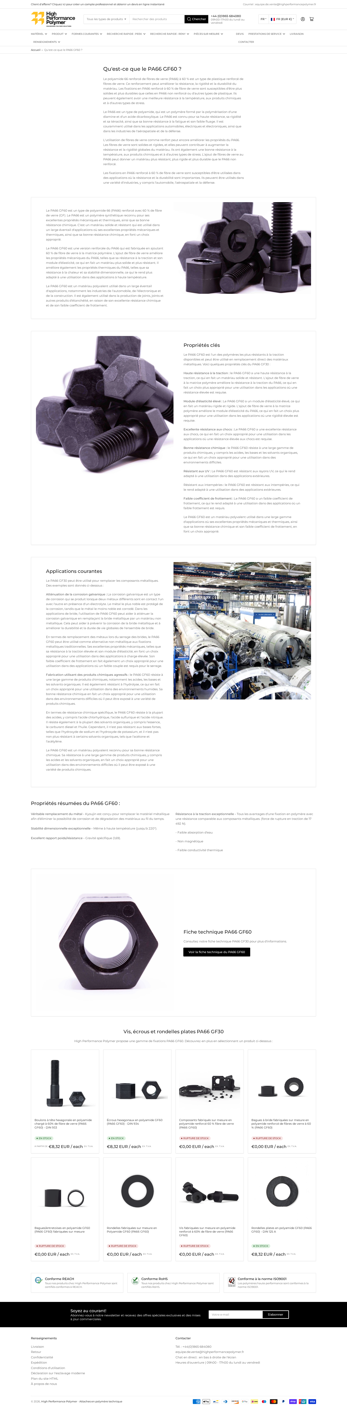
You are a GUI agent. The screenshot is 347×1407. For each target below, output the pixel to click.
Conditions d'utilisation (48, 1368)
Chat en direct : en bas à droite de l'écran (206, 1357)
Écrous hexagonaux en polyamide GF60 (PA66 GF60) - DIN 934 (134, 1121)
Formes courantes (85, 33)
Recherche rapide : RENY (168, 33)
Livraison (297, 33)
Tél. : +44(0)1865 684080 (193, 1347)
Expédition (39, 1362)
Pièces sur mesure (206, 33)
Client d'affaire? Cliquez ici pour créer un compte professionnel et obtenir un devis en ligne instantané (97, 4)
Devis (240, 33)
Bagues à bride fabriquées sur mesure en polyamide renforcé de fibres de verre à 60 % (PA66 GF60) (281, 1123)
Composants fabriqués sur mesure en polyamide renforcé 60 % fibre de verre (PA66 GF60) (206, 1123)
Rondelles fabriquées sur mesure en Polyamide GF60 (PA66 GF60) (132, 1229)
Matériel (37, 33)
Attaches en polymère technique (100, 1401)
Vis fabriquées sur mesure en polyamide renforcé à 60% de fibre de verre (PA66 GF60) (207, 1231)
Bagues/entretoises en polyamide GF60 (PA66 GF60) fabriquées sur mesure (62, 1229)
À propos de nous (44, 1384)
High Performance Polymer (59, 1401)
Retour (36, 1352)
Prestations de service (265, 33)
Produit (57, 33)
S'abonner (275, 1314)
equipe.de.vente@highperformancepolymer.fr (210, 1352)
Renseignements (45, 41)
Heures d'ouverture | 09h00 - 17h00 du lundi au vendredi (218, 1362)
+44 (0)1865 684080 (226, 16)
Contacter (246, 41)
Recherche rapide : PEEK (124, 33)
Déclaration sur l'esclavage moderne (58, 1373)
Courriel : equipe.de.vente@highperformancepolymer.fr (279, 4)
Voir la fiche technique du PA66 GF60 (217, 952)
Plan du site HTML (44, 1378)
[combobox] (169, 19)
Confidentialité (42, 1357)
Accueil (36, 49)
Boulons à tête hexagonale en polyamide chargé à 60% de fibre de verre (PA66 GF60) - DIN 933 (63, 1123)
